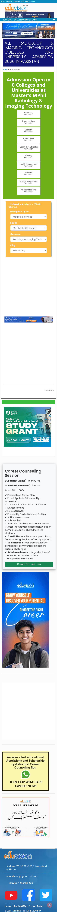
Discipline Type (19, 211)
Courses (15, 234)
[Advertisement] (28, 286)
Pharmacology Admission (28, 122)
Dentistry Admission (28, 131)
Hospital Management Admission (28, 182)
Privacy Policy (36, 906)
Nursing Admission (28, 156)
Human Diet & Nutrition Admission (28, 148)
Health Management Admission (28, 165)
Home (5, 69)
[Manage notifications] (49, 905)
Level (13, 222)
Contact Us (20, 906)
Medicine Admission (28, 174)
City (12, 245)
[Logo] (28, 854)
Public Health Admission (28, 139)
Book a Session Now (29, 564)
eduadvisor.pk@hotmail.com (22, 876)
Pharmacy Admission (28, 114)
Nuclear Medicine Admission (28, 191)
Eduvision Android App (21, 883)
